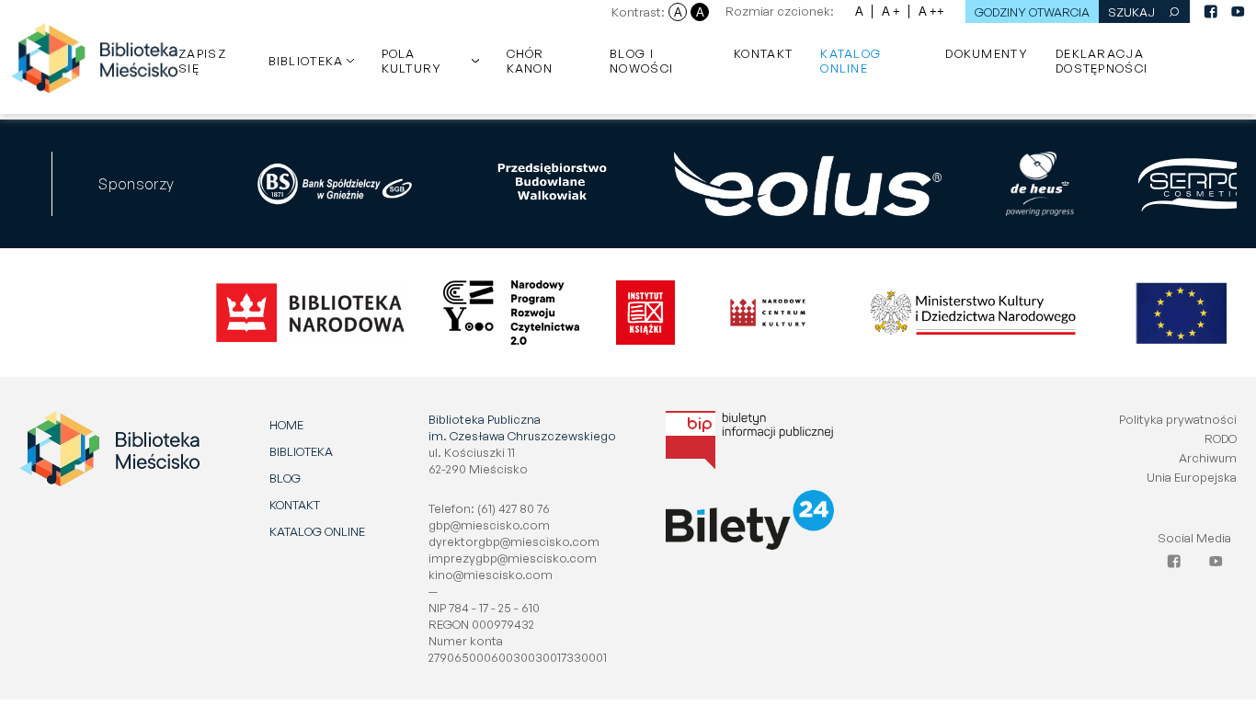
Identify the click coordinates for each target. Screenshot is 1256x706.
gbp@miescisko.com (489, 525)
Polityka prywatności (1178, 419)
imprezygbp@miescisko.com (512, 558)
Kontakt (763, 53)
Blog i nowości (641, 60)
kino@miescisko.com (490, 574)
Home (286, 424)
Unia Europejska (1192, 477)
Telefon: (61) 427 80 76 (489, 508)
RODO (1221, 438)
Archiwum (1208, 457)
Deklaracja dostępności (1102, 60)
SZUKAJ (1131, 12)
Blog (285, 478)
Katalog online (850, 60)
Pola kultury (412, 60)
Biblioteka (306, 60)
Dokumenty (986, 53)
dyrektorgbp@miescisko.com (513, 541)
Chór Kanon (530, 60)
